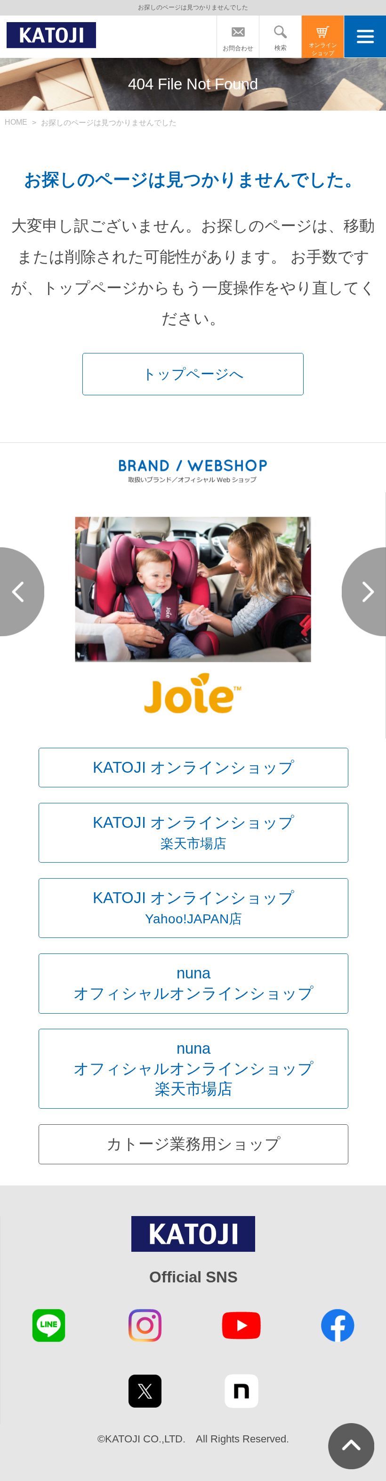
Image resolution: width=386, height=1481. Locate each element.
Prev (22, 591)
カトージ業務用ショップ (193, 1144)
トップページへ (193, 374)
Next (364, 591)
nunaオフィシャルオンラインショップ (193, 983)
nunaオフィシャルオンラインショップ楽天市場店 (193, 1068)
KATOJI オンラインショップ (193, 767)
